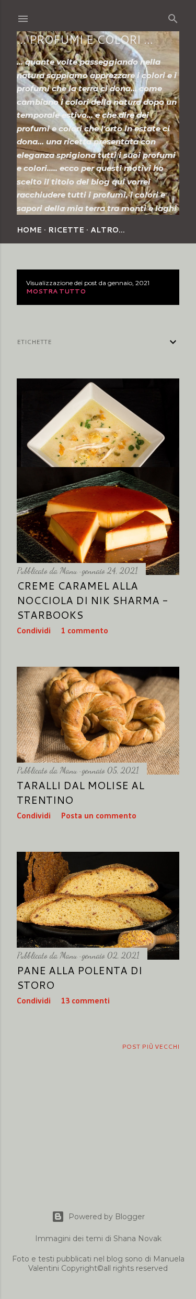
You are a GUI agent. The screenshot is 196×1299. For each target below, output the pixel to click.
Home (29, 230)
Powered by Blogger (106, 1216)
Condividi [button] (34, 631)
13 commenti (85, 1001)
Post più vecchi (150, 1046)
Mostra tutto (56, 291)
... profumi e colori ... (85, 39)
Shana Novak (137, 1238)
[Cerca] (173, 16)
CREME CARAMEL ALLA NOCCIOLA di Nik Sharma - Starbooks (92, 600)
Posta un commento (98, 816)
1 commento (84, 631)
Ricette (66, 230)
